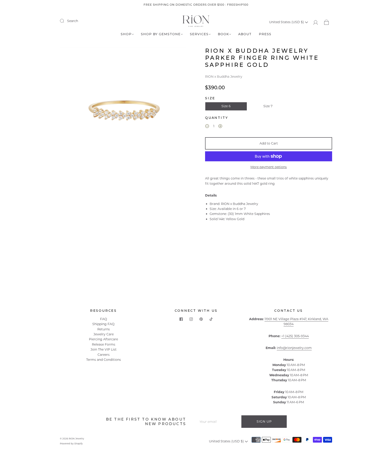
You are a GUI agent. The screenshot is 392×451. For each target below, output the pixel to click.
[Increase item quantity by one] (220, 127)
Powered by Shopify (71, 443)
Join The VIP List (104, 349)
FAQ (103, 319)
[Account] (315, 22)
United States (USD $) (287, 22)
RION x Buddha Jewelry (223, 77)
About (245, 34)
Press (265, 34)
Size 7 (267, 106)
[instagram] (191, 319)
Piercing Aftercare (103, 339)
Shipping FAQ (103, 324)
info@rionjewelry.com (294, 348)
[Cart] (326, 22)
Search (72, 21)
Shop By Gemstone (161, 34)
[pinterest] (201, 319)
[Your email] (218, 421)
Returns (103, 329)
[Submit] (65, 21)
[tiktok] (211, 319)
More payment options (268, 167)
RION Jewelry (76, 438)
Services (199, 34)
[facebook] (181, 319)
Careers (104, 355)
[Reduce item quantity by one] (207, 127)
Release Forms (103, 344)
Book (223, 34)
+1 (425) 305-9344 (295, 336)
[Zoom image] (123, 111)
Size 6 (226, 106)
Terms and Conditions (103, 360)
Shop (126, 34)
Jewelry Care (103, 334)
